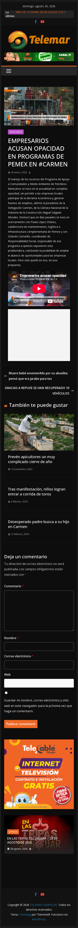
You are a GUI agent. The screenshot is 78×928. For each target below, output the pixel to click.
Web (7, 674)
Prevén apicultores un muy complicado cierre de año (31, 459)
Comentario (14, 586)
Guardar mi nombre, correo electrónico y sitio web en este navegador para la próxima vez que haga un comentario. (38, 705)
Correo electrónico (19, 656)
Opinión (13, 832)
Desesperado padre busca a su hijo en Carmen (38, 524)
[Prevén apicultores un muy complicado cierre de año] (39, 416)
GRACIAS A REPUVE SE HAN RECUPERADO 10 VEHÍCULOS (37, 390)
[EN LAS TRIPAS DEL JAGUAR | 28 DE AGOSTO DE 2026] (39, 817)
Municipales (15, 132)
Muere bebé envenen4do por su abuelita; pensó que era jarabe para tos (38, 376)
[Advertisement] (39, 335)
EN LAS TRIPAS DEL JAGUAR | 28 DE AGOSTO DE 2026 (32, 840)
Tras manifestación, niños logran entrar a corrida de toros (36, 492)
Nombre (11, 638)
